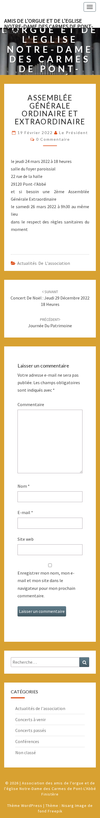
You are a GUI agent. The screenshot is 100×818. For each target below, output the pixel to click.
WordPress (31, 805)
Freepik (55, 811)
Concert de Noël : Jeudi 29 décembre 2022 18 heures (50, 298)
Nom (24, 486)
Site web (26, 539)
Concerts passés (30, 730)
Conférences (27, 741)
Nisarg (68, 805)
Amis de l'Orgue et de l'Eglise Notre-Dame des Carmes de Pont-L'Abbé (48, 22)
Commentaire (31, 404)
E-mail (25, 512)
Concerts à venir (30, 719)
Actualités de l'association (43, 263)
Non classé (25, 752)
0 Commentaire (53, 139)
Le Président (73, 132)
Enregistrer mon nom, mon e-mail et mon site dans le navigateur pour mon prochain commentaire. (46, 584)
